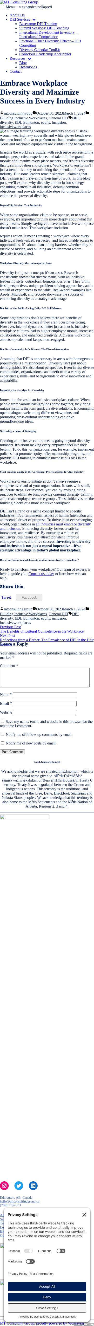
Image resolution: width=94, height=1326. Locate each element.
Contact (15, 71)
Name (6, 694)
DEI (75, 118)
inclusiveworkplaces (15, 127)
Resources (17, 58)
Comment (9, 666)
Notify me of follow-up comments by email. (39, 734)
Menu (29, 7)
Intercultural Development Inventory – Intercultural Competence (48, 34)
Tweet (6, 597)
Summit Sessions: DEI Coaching (44, 28)
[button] (2, 6)
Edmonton (31, 122)
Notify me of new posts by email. (31, 743)
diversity (6, 122)
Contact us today (41, 574)
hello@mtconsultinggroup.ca (19, 1201)
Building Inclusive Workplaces (23, 118)
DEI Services (20, 19)
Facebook (29, 597)
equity (45, 122)
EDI (18, 122)
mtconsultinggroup (18, 113)
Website (6, 712)
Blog (23, 63)
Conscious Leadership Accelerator (45, 54)
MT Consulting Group (17, 1323)
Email (6, 703)
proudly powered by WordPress (60, 1323)
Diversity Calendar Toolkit (39, 50)
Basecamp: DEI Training (38, 24)
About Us (17, 15)
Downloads (28, 67)
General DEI (58, 118)
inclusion (59, 122)
